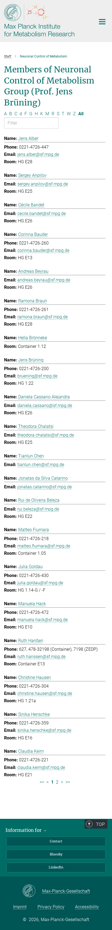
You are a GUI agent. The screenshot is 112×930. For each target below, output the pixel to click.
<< (42, 782)
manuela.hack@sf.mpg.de (42, 619)
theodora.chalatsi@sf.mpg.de (45, 435)
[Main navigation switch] (102, 21)
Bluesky (56, 854)
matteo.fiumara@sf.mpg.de (43, 546)
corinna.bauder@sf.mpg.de (43, 250)
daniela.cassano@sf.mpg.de (44, 405)
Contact (56, 841)
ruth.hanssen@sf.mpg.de (41, 656)
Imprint (20, 906)
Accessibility (87, 906)
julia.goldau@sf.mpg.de (40, 582)
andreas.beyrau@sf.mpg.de (43, 280)
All (80, 113)
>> (68, 782)
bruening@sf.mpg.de (37, 376)
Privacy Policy (51, 906)
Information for (24, 830)
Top (100, 824)
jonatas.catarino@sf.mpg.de (44, 486)
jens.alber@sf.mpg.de (38, 154)
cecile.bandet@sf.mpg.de (41, 213)
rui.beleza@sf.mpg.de (38, 509)
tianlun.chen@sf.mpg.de (40, 464)
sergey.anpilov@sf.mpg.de (42, 184)
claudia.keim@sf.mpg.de (41, 767)
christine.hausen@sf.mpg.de (44, 693)
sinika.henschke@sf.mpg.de (44, 730)
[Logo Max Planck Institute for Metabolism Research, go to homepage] (46, 20)
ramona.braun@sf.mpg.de (42, 316)
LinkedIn (56, 867)
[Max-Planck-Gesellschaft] (32, 891)
